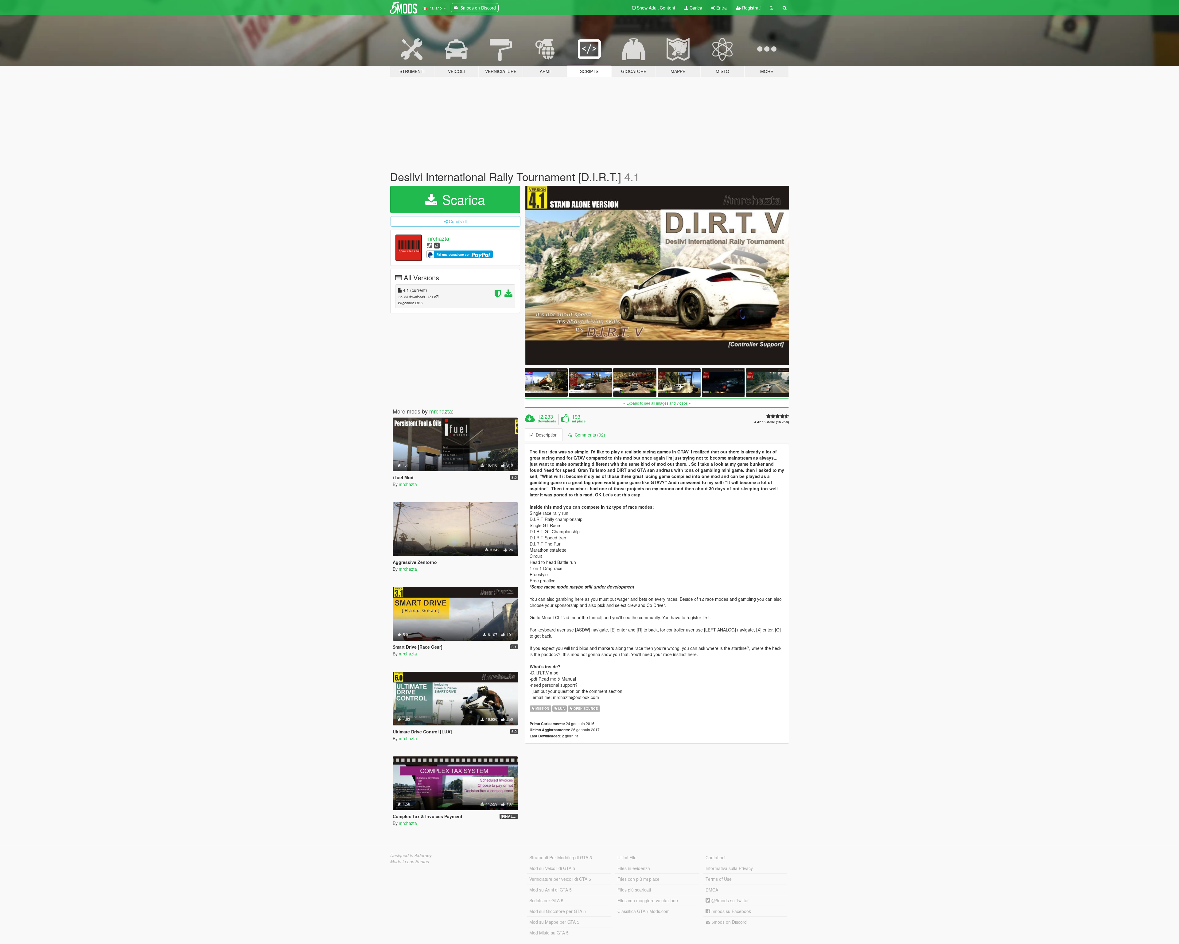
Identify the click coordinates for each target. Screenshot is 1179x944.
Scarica (461, 199)
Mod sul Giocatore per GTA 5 (557, 911)
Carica (695, 8)
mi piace (579, 421)
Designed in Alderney (411, 855)
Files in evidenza (633, 868)
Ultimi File (626, 857)
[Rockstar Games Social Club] (437, 245)
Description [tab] (545, 435)
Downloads (547, 421)
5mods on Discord (728, 922)
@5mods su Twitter (729, 900)
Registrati (751, 8)
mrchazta (437, 238)
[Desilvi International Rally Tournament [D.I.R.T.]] (657, 275)
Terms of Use (719, 879)
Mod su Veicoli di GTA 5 (552, 868)
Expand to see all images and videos (657, 403)
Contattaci (715, 857)
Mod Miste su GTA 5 (549, 933)
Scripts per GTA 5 (546, 900)
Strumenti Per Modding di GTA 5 (560, 857)
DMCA (712, 890)
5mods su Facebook (730, 911)
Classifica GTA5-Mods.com (643, 911)
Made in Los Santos (409, 861)
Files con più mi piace (638, 879)
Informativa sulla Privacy (729, 868)
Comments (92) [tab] (588, 435)
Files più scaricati (634, 890)
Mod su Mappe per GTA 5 (554, 922)
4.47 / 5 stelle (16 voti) (771, 422)
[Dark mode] (771, 7)
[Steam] (429, 245)
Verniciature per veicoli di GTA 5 (560, 879)
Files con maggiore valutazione (647, 900)
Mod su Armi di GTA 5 (550, 890)
